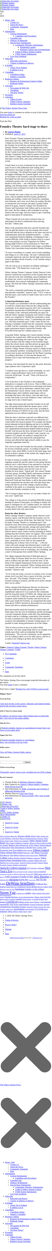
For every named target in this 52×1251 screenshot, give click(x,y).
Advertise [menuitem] (9, 1223)
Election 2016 (29, 874)
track (11, 904)
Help (12, 29)
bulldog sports (23, 902)
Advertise (9, 86)
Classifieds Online (17, 74)
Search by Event (11, 827)
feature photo (26, 899)
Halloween (16, 874)
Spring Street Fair (11, 887)
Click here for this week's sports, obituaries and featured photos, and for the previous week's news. (25, 705)
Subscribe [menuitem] (9, 1196)
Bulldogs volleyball (12, 838)
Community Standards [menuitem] (19, 1169)
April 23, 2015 (19, 134)
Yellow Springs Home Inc (8, 836)
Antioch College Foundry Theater (20, 647)
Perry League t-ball (39, 848)
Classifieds (9, 72)
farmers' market (32, 880)
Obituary (37, 897)
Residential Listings (28, 47)
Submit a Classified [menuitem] (17, 1214)
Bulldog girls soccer (40, 860)
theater (16, 904)
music (21, 911)
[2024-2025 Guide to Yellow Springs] (11, 810)
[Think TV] (5, 816)
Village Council (41, 850)
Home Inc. (26, 853)
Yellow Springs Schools (17, 858)
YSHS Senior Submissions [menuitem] (26, 1192)
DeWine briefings (20, 883)
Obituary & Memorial (18, 40)
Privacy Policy (11, 925)
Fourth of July (26, 876)
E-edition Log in (16, 70)
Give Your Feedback (18, 56)
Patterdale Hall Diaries (11, 897)
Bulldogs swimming (28, 860)
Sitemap (8, 929)
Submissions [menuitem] (10, 1174)
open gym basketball (40, 872)
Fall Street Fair (10, 874)
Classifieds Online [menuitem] (17, 1212)
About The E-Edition (18, 68)
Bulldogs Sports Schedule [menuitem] (20, 1241)
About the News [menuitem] (16, 1167)
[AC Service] (5, 802)
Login (7, 663)
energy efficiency (35, 902)
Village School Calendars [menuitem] (20, 1239)
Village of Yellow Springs (38, 843)
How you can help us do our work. (14, 742)
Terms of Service (12, 920)
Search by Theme (12, 832)
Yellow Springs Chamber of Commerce (17, 843)
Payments (9, 95)
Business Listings (12, 79)
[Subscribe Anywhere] (9, 1)
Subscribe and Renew (18, 61)
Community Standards (19, 27)
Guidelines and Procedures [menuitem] (25, 1178)
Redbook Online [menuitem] (16, 1221)
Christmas (41, 868)
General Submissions (18, 34)
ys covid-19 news (38, 899)
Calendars (9, 97)
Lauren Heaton (14, 132)
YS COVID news (41, 909)
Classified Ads (16, 38)
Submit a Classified (17, 77)
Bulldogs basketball (20, 865)
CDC (32, 853)
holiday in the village (34, 889)
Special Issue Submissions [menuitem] (20, 1185)
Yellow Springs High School (11, 853)
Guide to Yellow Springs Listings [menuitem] (28, 1189)
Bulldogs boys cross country (9, 863)
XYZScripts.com (37, 938)
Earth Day (23, 879)
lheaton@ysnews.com (21, 643)
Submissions (10, 31)
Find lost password (7, 115)
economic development (36, 904)
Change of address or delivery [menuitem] (22, 1201)
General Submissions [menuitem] (18, 1176)
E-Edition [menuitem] (9, 1203)
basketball (3, 911)
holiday (28, 893)
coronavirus (5, 907)
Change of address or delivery (22, 63)
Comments (9, 658)
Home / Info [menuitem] (10, 1162)
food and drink (29, 909)
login (10, 112)
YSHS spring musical (41, 874)
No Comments (11, 654)
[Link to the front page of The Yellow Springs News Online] (13, 108)
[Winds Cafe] (5, 804)
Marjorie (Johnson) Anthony (31, 782)
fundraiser (20, 889)
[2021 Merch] (11, 814)
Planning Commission (33, 858)
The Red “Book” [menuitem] (17, 1230)
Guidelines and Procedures (25, 36)
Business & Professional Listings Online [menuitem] (26, 1219)
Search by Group (12, 823)
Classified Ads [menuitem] (16, 1180)
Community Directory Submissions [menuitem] (29, 1187)
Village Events (16, 99)
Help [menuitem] (12, 1171)
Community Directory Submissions (29, 45)
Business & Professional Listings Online (26, 81)
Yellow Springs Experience (5, 895)
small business (24, 904)
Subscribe (9, 59)
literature (12, 899)
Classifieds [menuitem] (9, 1210)
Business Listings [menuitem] (12, 1217)
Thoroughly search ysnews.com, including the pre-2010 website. (25, 772)
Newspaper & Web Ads (19, 88)
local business (19, 909)
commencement (3, 874)
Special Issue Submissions (20, 43)
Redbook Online (16, 83)
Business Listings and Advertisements (35, 50)
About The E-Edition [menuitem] (18, 1205)
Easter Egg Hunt (10, 889)
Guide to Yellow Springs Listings (28, 52)
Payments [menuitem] (9, 1232)
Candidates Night (20, 893)
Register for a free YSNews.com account (32, 689)
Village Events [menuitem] (16, 1237)
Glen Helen (14, 855)
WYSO (31, 845)
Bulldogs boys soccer (24, 850)
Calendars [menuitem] (9, 1235)
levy (11, 909)
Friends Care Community (21, 841)
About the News (16, 25)
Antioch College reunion (13, 868)
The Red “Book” (17, 92)
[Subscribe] (5, 819)
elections (14, 879)
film (45, 907)
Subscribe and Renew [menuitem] (18, 1198)
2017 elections (32, 868)
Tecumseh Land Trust (8, 850)
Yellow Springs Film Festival (40, 893)
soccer (2, 897)
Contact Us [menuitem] (14, 1165)
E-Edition (9, 65)
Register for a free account (10, 117)
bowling (6, 899)
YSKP (17, 649)
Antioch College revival (35, 907)
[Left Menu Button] (26, 1159)
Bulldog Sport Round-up (18, 845)
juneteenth (30, 871)
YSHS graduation (12, 877)
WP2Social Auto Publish (17, 938)
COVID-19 (12, 901)
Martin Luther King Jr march (20, 871)
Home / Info (10, 20)
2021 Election (41, 876)
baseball (19, 899)
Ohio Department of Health (21, 848)
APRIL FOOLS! (13, 911)
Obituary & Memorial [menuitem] (18, 1183)
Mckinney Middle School (27, 836)
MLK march (22, 874)
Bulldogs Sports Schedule (20, 104)
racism (8, 909)
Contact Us (14, 22)
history (25, 911)
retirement (47, 904)
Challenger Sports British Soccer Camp (32, 887)
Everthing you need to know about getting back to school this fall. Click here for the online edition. (24, 717)
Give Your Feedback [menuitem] (18, 1194)
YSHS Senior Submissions (26, 54)
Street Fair (8, 893)
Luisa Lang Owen (26, 793)
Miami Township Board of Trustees (31, 838)
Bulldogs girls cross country (28, 855)
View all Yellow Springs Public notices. (15, 752)
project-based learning (26, 897)
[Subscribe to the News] (7, 3)
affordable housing (18, 907)
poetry (30, 911)
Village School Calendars (20, 102)
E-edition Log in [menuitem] (16, 1208)
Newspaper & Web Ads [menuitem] (19, 1226)
